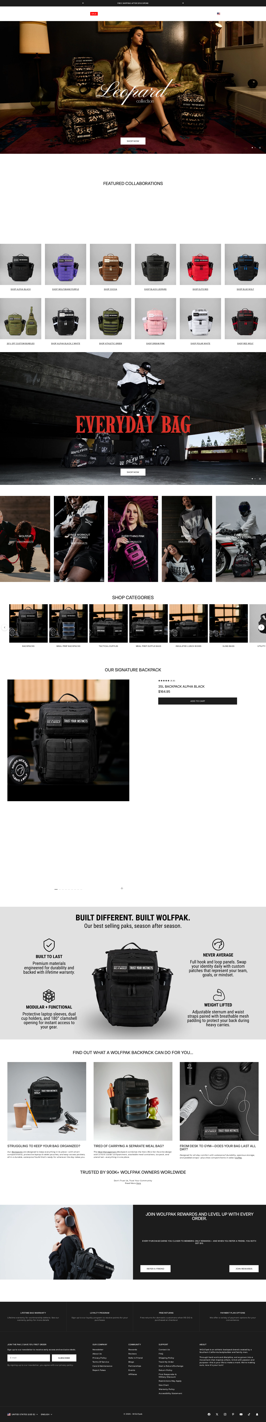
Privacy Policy (100, 1358)
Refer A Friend (135, 1358)
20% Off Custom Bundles (21, 343)
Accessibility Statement (170, 1393)
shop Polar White (200, 343)
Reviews (132, 1354)
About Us (97, 1354)
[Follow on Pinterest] (233, 1414)
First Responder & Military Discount (167, 1375)
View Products (25, 541)
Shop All (28, 14)
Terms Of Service (101, 1362)
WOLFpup (81, 14)
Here (138, 1183)
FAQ (161, 1354)
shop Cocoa (110, 289)
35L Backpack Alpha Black (181, 686)
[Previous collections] (5, 627)
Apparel (40, 14)
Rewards (132, 1349)
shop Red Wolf (245, 343)
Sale (94, 14)
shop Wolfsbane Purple (65, 289)
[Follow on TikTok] (249, 1414)
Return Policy (165, 1370)
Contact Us (164, 1349)
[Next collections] (261, 627)
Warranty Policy (167, 1389)
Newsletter (98, 1349)
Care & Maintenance (102, 1366)
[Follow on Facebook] (209, 1414)
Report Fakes (99, 1370)
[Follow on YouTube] (241, 1414)
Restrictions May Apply (170, 1381)
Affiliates (132, 1374)
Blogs (131, 1362)
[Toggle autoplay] (260, 147)
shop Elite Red (200, 289)
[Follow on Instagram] (225, 1414)
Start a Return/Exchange (171, 1366)
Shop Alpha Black (21, 289)
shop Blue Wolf (245, 289)
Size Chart (164, 1385)
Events (131, 1370)
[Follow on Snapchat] (257, 1414)
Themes (53, 14)
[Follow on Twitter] (217, 1414)
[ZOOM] (122, 888)
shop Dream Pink (155, 343)
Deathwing (67, 14)
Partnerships (134, 1366)
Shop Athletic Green (110, 343)
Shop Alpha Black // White (65, 343)
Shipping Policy (166, 1358)
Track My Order (166, 1362)
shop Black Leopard (155, 289)
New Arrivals (11, 14)
